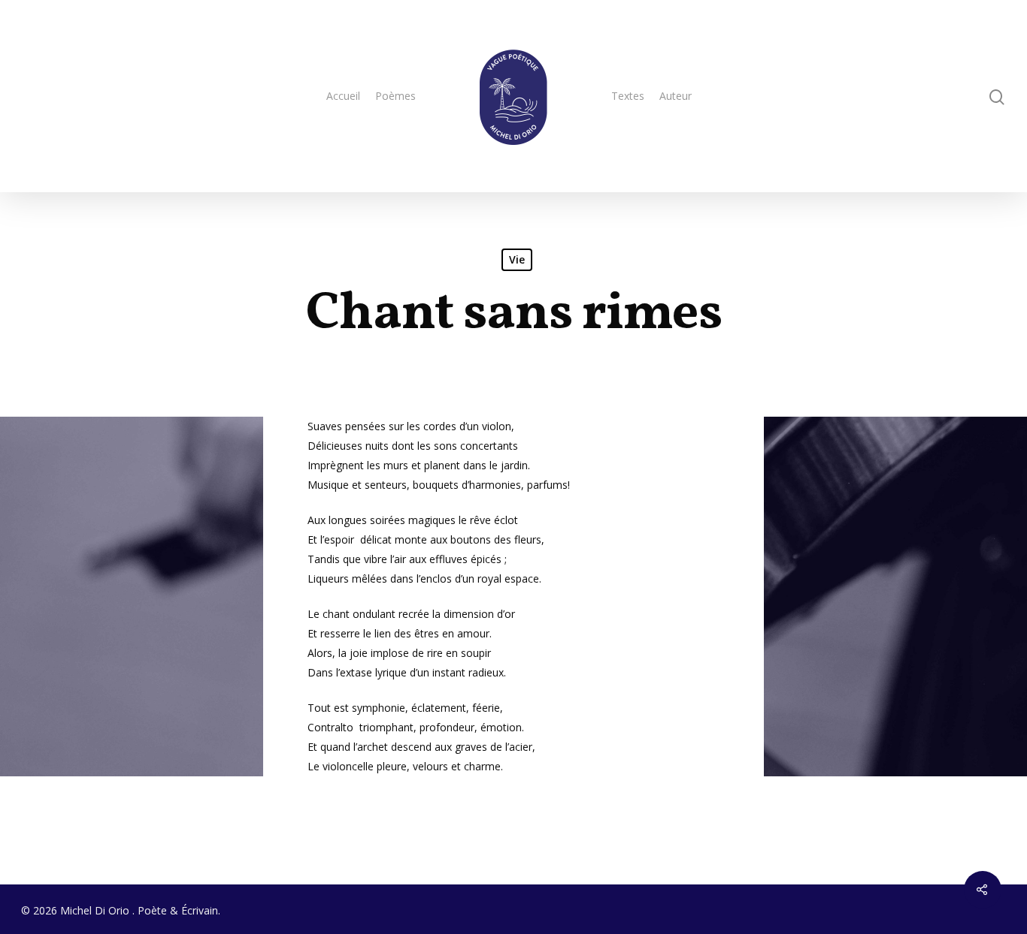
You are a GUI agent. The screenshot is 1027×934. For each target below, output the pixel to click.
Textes (627, 96)
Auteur (675, 96)
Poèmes (395, 96)
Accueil (343, 96)
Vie (517, 259)
